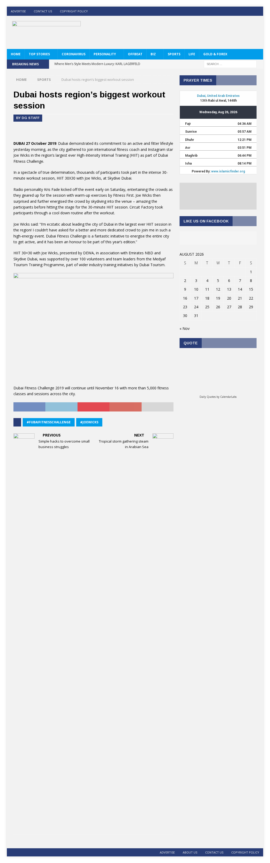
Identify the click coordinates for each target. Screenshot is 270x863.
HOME (16, 54)
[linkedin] (248, 11)
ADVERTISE (18, 11)
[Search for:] (230, 63)
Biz (153, 54)
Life (192, 54)
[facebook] (227, 11)
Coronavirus (73, 54)
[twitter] (238, 11)
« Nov (185, 328)
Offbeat (135, 54)
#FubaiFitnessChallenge (49, 422)
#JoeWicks (89, 422)
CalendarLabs (228, 397)
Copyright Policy (74, 11)
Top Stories (39, 54)
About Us (190, 852)
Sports (174, 54)
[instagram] (258, 11)
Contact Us (43, 11)
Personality (105, 54)
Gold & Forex (215, 54)
